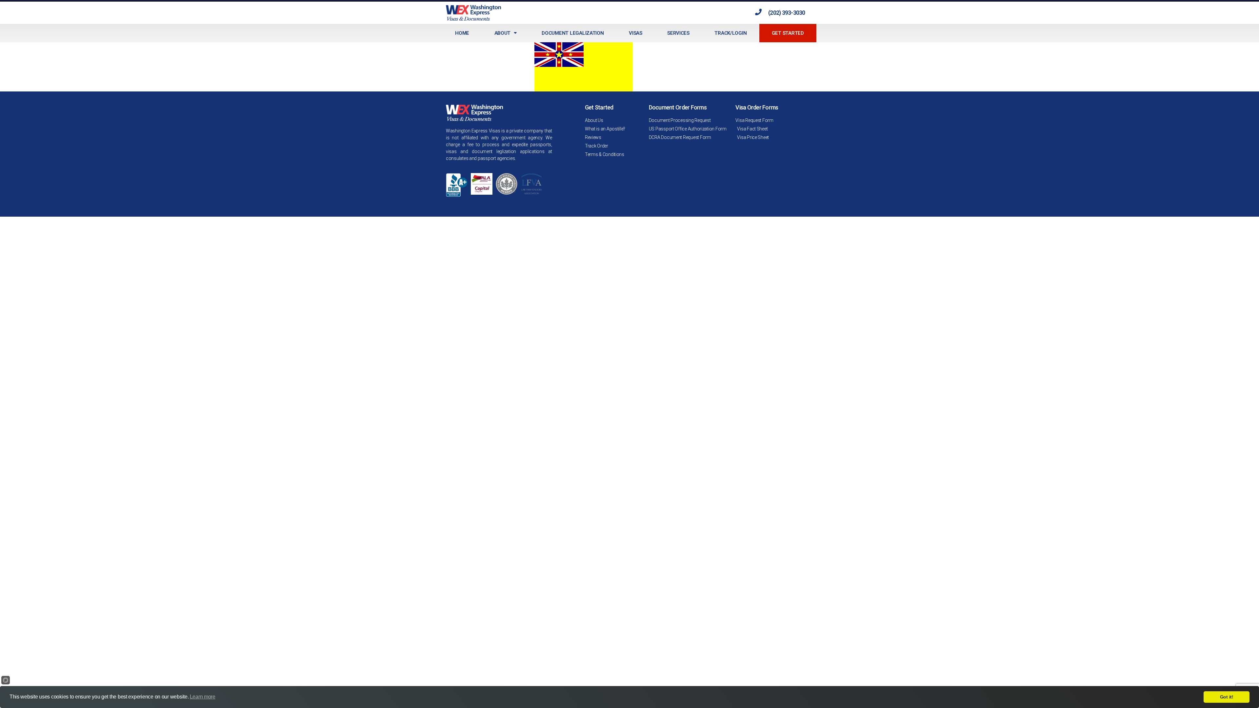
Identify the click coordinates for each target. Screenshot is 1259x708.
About (502, 33)
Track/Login (730, 33)
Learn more (202, 696)
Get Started (788, 33)
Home (462, 33)
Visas (635, 33)
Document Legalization (573, 33)
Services (678, 33)
